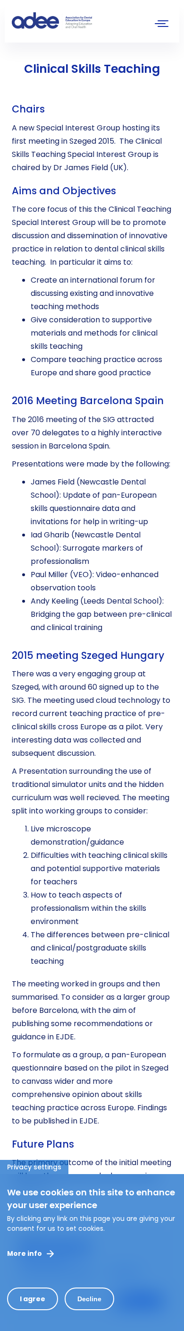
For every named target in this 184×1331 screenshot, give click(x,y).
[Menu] (161, 25)
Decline (89, 1299)
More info (24, 1253)
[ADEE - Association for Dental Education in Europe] (82, 21)
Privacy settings (34, 1167)
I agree (32, 1299)
